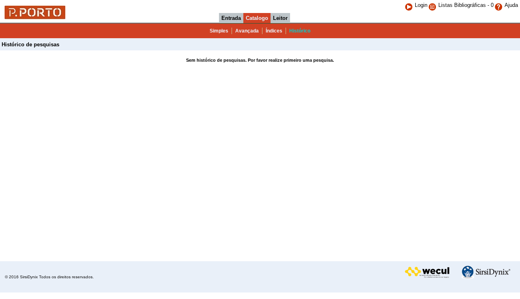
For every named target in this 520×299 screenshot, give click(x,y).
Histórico (299, 31)
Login (421, 5)
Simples (219, 31)
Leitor (280, 18)
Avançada (247, 31)
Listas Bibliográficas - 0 (466, 5)
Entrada (231, 18)
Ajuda (511, 5)
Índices (274, 31)
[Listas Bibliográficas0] (433, 5)
